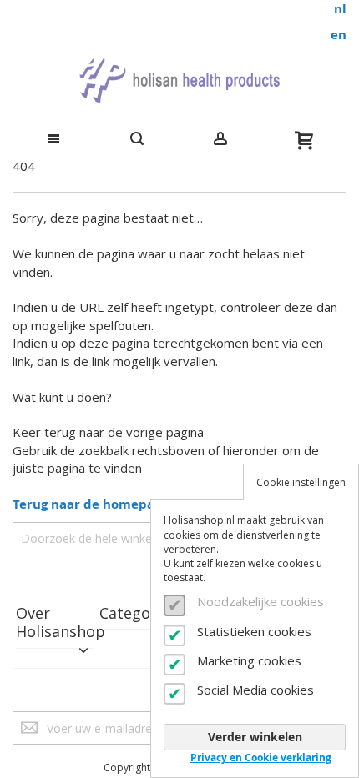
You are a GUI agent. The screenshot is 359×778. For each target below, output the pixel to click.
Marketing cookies (249, 660)
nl (340, 9)
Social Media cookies (255, 689)
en (338, 34)
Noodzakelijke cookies (260, 601)
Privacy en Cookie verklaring (260, 757)
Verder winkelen (255, 737)
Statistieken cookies (254, 631)
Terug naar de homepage (91, 504)
